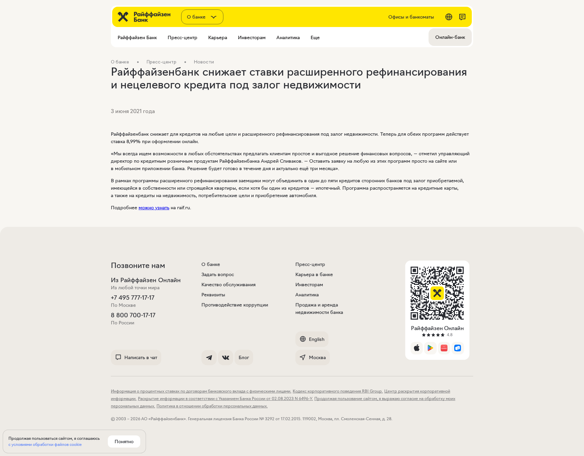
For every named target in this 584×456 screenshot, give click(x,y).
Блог (244, 357)
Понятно (124, 441)
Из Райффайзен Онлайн (146, 280)
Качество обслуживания (228, 284)
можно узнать (154, 208)
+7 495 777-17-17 (132, 297)
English (316, 339)
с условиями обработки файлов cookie (45, 444)
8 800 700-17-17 (133, 315)
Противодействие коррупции (234, 305)
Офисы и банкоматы (411, 17)
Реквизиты (213, 295)
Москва (317, 357)
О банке (210, 264)
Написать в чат (140, 357)
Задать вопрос (217, 274)
